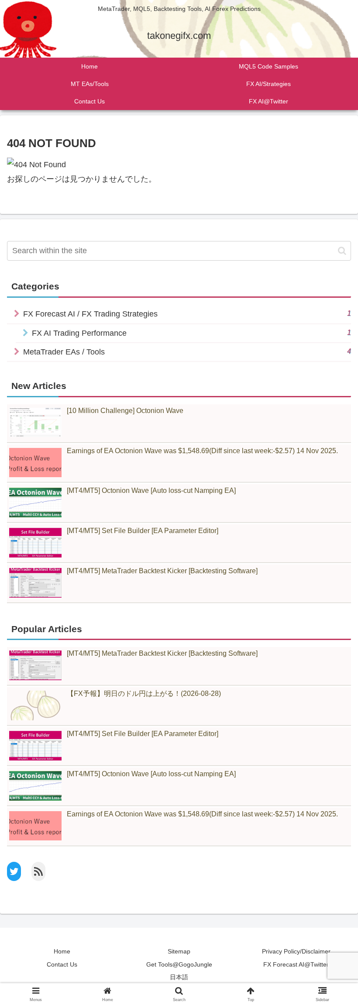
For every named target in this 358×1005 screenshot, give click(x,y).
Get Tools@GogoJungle (179, 964)
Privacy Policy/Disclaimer (296, 951)
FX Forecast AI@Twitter (296, 964)
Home (62, 951)
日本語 (179, 977)
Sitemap (179, 951)
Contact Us (62, 964)
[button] (342, 251)
